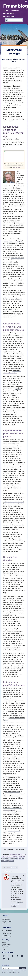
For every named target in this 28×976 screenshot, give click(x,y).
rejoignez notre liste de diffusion (17, 904)
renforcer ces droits (14, 831)
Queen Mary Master (16, 167)
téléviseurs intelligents (17, 258)
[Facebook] (8, 960)
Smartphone (4, 860)
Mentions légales (6, 945)
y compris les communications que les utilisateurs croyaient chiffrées (12, 414)
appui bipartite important (12, 792)
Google (3, 858)
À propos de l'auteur (10, 867)
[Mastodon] (8, 956)
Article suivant (20, 849)
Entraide (4, 942)
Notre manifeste (6, 919)
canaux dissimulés (14, 343)
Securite (21, 858)
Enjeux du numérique (11, 856)
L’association (5, 918)
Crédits (3, 949)
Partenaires (4, 935)
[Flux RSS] (4, 956)
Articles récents (8, 871)
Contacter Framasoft (7, 921)
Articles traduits (9, 16)
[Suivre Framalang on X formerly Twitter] (24, 875)
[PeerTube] (13, 956)
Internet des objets (11, 858)
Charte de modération (7, 936)
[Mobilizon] (17, 956)
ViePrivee (11, 860)
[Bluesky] (22, 956)
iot (17, 858)
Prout (3, 924)
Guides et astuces (6, 944)
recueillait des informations (11, 354)
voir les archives (17, 972)
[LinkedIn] (4, 960)
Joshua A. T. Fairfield (12, 139)
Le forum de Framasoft (7, 930)
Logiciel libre (21, 856)
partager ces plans (17, 311)
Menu (7, 11)
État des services (6, 923)
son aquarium (15, 190)
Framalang (9, 59)
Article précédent (8, 849)
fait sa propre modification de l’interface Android (14, 705)
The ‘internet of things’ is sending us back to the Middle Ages (13, 144)
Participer (4, 932)
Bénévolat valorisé (6, 933)
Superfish (18, 389)
